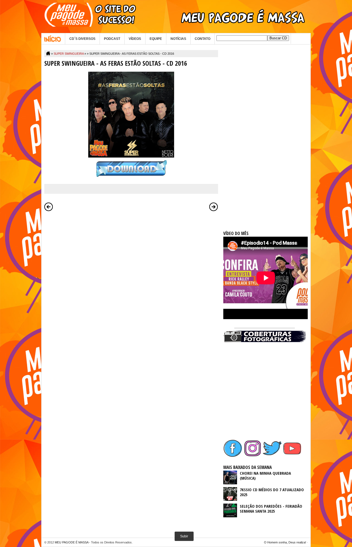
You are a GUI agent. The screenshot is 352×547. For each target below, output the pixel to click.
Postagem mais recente (48, 206)
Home (53, 38)
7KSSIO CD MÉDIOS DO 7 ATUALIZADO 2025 (272, 492)
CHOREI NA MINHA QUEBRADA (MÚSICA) (265, 475)
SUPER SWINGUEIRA (69, 53)
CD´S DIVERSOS (82, 39)
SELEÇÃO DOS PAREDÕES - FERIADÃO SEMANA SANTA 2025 (271, 508)
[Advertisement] (264, 132)
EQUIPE (156, 39)
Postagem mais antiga (213, 206)
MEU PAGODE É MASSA (71, 542)
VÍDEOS (135, 39)
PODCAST (112, 39)
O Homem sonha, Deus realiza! (285, 542)
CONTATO (202, 39)
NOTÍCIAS (178, 39)
